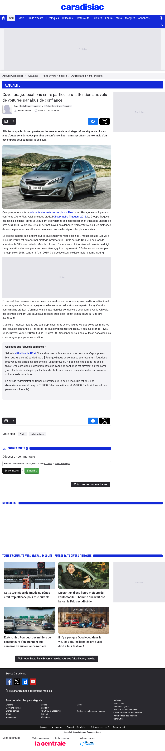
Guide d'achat (35, 18)
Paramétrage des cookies (125, 716)
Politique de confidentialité (125, 709)
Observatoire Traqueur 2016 (69, 216)
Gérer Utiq (117, 719)
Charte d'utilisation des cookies (127, 712)
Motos (79, 705)
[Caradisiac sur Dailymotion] (25, 682)
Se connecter (12, 470)
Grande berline (12, 711)
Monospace (11, 717)
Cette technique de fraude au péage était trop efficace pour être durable (27, 595)
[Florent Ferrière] (7, 113)
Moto (119, 18)
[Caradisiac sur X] (17, 682)
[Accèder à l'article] (29, 575)
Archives (117, 700)
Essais (20, 18)
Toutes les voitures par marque (91, 711)
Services (97, 18)
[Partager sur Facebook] (93, 120)
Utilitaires (67, 18)
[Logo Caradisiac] (82, 13)
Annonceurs (57, 727)
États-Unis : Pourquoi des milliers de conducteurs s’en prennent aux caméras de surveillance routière (27, 642)
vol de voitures (37, 434)
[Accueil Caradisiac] (3, 18)
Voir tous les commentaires (90, 484)
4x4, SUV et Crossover (51, 711)
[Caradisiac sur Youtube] (33, 682)
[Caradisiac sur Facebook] (9, 682)
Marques (130, 18)
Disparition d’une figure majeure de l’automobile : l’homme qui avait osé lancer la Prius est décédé (81, 597)
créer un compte (62, 463)
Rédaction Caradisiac (76, 727)
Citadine (9, 705)
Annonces (144, 18)
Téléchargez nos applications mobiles (30, 690)
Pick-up (44, 714)
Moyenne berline (13, 708)
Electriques (52, 18)
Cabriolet (45, 708)
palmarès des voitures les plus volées (51, 212)
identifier (48, 463)
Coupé (44, 705)
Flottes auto (82, 18)
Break (8, 714)
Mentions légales (121, 706)
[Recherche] (161, 24)
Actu (11, 18)
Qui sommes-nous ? (100, 727)
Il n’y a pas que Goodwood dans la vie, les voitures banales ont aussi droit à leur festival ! (80, 642)
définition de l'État (25, 353)
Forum (109, 18)
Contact (43, 727)
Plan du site (118, 703)
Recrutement (119, 727)
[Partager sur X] (105, 120)
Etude (22, 434)
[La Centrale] (50, 746)
